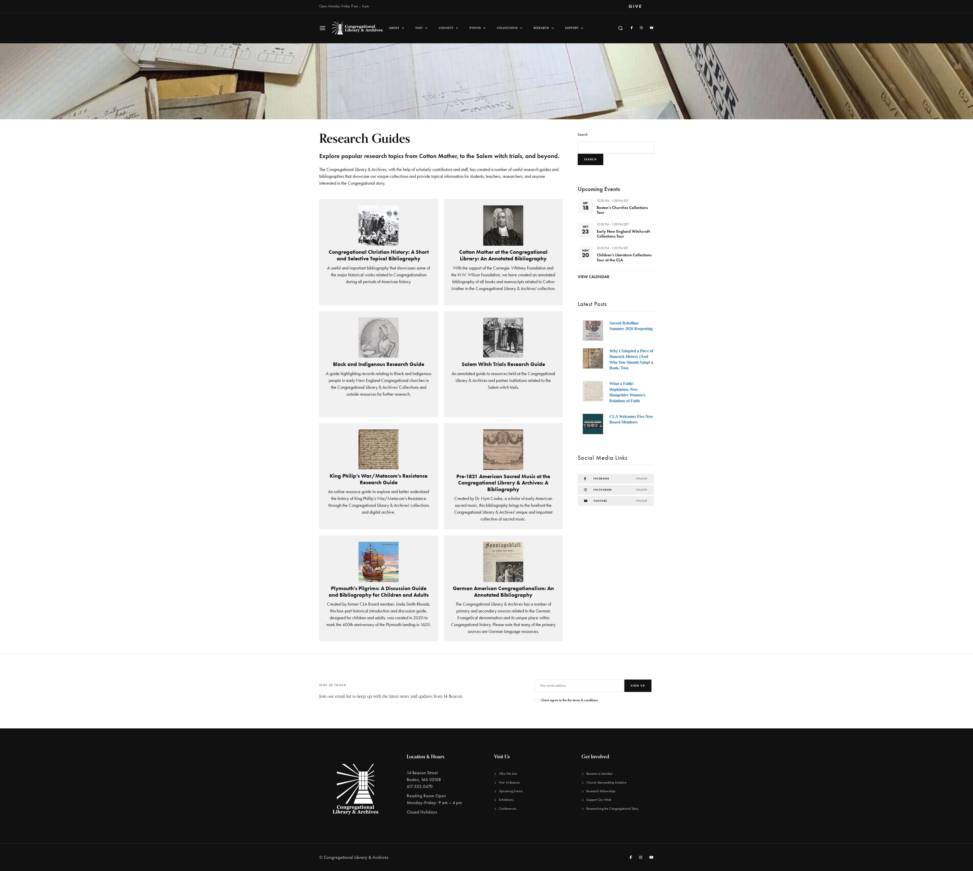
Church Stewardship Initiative (606, 782)
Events (475, 28)
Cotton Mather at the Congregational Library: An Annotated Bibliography (503, 255)
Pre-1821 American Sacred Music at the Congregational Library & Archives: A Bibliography (503, 483)
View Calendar (593, 276)
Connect (446, 28)
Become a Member (599, 773)
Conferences (507, 808)
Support (571, 28)
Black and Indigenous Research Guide (378, 364)
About (394, 28)
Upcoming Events (511, 791)
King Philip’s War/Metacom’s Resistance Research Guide (378, 479)
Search (583, 134)
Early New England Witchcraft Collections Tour (623, 234)
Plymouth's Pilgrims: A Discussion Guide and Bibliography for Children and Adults (379, 591)
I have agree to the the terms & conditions (569, 700)
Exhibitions (506, 800)
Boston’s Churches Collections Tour (622, 210)
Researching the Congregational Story (612, 808)
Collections (507, 28)
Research (541, 28)
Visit (419, 28)
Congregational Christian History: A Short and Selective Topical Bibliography (379, 255)
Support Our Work (598, 800)
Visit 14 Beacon (509, 782)
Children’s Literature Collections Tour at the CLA (624, 257)
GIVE (635, 6)
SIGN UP (638, 685)
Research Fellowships (600, 791)
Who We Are (508, 773)
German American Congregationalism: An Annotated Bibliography (503, 591)
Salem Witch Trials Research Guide (503, 364)
